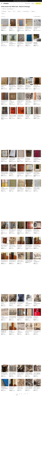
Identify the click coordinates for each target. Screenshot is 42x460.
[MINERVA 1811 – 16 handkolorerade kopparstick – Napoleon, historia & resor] (29, 81)
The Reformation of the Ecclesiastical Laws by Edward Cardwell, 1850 (20, 317)
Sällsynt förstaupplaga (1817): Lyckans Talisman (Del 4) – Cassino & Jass (12, 101)
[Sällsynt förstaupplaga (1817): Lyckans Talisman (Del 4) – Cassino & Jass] (13, 96)
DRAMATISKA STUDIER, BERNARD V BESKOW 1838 (4, 388)
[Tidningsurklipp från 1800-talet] (37, 22)
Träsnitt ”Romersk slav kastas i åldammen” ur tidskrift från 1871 (12, 173)
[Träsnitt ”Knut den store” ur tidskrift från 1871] (37, 382)
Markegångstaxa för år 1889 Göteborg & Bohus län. (28, 28)
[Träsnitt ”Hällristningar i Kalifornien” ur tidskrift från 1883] (21, 326)
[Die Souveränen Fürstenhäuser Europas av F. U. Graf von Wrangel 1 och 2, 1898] (4, 22)
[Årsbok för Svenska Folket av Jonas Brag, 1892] (13, 110)
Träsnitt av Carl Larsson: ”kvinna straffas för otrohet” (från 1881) (20, 388)
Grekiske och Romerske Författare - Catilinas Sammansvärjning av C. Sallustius (37, 86)
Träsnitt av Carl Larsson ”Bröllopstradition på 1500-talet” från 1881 (4, 303)
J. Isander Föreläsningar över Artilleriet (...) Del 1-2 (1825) (12, 43)
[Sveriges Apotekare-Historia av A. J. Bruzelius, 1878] (4, 96)
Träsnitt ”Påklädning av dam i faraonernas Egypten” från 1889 (29, 388)
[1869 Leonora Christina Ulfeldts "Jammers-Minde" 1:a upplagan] (37, 225)
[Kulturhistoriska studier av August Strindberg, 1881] (37, 168)
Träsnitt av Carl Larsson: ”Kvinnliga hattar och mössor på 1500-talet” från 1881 (12, 246)
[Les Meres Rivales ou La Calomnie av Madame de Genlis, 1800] (29, 168)
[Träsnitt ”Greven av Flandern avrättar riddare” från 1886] (21, 368)
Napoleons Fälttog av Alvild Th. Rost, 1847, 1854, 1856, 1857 (4, 116)
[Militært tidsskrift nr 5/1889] (21, 153)
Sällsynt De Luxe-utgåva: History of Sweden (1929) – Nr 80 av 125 (20, 28)
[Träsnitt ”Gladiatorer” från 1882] (29, 326)
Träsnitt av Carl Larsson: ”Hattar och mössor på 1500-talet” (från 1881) (20, 261)
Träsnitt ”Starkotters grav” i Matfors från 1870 (12, 317)
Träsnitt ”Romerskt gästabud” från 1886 (29, 373)
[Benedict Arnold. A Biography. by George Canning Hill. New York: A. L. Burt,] (21, 96)
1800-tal (4, 8)
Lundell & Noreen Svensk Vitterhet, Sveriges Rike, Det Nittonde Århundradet (20, 116)
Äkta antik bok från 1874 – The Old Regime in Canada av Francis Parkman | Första (4, 246)
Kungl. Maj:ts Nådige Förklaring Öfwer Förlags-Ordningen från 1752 (4, 159)
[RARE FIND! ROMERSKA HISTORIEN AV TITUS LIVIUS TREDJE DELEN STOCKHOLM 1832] (37, 37)
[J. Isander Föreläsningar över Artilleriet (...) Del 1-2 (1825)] (13, 37)
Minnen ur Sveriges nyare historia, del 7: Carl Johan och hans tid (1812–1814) (4, 173)
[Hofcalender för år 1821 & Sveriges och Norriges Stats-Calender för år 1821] (13, 255)
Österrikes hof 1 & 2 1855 (4, 230)
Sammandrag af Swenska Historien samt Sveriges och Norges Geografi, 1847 (20, 43)
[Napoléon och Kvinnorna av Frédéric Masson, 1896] (21, 225)
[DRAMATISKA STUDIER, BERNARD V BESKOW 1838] (4, 382)
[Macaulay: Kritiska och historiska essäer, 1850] (4, 368)
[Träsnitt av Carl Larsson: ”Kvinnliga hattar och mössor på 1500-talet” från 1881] (13, 240)
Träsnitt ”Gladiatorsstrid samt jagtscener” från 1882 (4, 317)
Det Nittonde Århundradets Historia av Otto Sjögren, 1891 (28, 159)
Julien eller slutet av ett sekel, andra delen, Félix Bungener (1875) (12, 188)
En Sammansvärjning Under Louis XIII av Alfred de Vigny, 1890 (28, 43)
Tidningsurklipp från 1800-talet (37, 28)
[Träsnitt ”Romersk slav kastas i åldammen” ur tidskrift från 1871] (13, 168)
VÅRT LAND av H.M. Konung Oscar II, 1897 (12, 230)
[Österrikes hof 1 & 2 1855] (4, 225)
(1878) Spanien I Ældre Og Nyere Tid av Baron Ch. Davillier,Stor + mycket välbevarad (28, 230)
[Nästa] (27, 394)
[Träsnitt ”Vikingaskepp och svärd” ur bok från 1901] (29, 298)
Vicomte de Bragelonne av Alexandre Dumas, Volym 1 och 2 (37, 317)
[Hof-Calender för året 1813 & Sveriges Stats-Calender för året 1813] (37, 240)
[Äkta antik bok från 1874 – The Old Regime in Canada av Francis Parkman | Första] (4, 240)
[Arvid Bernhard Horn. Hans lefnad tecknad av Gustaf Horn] (29, 255)
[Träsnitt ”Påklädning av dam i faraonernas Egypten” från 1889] (29, 382)
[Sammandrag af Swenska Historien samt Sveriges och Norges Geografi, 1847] (21, 37)
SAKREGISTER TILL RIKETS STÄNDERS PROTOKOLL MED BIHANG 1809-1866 (28, 246)
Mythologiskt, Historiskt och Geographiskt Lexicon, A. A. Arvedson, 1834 (20, 246)
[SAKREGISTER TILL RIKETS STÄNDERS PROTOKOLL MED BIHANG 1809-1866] (29, 240)
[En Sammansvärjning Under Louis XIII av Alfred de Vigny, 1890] (29, 37)
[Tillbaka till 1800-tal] (1, 9)
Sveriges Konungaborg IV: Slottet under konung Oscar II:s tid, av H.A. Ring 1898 (13, 331)
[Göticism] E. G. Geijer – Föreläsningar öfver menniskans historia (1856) (37, 116)
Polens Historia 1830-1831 (4, 43)
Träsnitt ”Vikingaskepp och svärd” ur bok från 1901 (28, 303)
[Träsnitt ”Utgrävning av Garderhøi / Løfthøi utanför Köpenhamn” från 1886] (37, 326)
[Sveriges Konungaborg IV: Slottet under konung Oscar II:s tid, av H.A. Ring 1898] (13, 326)
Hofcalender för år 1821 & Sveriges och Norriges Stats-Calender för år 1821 (12, 261)
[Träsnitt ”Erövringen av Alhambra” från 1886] (13, 298)
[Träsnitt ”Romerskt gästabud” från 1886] (29, 368)
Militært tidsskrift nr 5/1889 (20, 159)
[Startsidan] (6, 3)
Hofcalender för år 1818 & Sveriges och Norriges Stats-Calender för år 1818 (4, 261)
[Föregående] (15, 394)
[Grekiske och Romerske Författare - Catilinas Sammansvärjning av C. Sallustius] (37, 81)
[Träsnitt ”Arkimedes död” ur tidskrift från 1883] (37, 368)
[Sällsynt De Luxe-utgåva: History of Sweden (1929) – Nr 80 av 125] (21, 22)
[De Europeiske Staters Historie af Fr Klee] (29, 183)
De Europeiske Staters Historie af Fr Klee (29, 188)
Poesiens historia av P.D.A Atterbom (20, 303)
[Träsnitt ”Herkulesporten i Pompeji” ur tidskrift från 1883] (37, 255)
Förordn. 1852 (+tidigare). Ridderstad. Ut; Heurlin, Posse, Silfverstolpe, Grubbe (28, 116)
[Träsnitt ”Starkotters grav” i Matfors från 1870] (13, 312)
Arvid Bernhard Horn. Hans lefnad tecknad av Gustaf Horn (29, 261)
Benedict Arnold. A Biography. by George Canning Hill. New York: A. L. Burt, (20, 101)
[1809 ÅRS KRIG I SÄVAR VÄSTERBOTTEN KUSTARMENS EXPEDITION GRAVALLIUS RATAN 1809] (4, 81)
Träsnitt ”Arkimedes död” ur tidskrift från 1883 (37, 374)
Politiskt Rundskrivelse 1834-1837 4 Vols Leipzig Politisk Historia (4, 188)
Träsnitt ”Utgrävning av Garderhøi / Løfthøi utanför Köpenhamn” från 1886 (37, 331)
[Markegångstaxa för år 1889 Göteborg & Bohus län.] (29, 22)
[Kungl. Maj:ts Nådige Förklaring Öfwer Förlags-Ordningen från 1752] (4, 153)
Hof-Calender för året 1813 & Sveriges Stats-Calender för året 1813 (37, 246)
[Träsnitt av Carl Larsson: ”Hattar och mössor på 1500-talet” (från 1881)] (21, 255)
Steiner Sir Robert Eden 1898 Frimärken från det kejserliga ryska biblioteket (29, 317)
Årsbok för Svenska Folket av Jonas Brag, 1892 (13, 116)
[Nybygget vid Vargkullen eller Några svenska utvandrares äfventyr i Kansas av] (4, 326)
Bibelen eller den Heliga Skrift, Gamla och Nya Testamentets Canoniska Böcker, (12, 86)
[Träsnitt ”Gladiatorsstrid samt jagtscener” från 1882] (4, 312)
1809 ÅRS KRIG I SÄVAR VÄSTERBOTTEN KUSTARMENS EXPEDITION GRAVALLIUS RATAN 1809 (4, 86)
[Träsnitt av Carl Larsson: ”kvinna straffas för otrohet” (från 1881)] (21, 382)
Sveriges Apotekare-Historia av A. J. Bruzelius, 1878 (4, 101)
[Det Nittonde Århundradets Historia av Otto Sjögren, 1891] (29, 153)
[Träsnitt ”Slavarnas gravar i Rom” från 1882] (13, 368)
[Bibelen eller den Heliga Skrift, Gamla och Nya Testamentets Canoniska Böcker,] (13, 81)
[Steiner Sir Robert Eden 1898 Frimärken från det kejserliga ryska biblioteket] (29, 312)
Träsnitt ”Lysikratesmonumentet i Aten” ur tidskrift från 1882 (37, 303)
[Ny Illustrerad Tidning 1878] (37, 96)
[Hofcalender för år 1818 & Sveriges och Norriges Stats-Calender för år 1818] (4, 255)
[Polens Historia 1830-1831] (4, 37)
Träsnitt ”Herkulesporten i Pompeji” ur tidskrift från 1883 (37, 261)
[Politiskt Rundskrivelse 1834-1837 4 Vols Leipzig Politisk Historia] (4, 183)
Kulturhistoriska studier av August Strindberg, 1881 (37, 173)
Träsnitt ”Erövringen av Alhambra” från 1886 (12, 303)
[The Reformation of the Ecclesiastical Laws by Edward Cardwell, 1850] (21, 312)
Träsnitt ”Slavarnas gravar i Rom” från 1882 (12, 374)
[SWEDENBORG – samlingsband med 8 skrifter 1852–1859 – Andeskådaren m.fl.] (21, 81)
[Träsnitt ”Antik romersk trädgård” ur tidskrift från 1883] (29, 96)
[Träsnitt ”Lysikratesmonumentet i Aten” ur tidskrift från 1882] (37, 298)
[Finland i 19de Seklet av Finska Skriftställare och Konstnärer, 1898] (13, 22)
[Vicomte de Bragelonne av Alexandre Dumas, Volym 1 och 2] (37, 312)
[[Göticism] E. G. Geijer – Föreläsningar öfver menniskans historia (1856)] (37, 110)
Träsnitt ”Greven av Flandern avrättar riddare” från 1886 (20, 374)
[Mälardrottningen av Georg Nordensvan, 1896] (21, 168)
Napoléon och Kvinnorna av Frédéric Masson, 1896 (20, 230)
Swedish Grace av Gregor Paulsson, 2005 (12, 159)
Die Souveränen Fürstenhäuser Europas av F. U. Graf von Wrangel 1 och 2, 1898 (4, 28)
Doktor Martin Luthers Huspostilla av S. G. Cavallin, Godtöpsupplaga (20, 188)
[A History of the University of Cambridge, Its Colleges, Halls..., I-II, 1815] (13, 382)
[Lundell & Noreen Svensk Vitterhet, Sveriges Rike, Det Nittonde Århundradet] (21, 110)
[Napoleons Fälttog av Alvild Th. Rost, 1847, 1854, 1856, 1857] (4, 110)
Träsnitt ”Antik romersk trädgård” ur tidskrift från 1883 (29, 101)
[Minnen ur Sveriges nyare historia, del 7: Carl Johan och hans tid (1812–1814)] (4, 168)
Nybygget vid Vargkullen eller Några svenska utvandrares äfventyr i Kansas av (4, 331)
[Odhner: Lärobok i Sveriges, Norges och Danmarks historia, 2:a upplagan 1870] (37, 183)
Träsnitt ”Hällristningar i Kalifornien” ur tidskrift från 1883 (20, 331)
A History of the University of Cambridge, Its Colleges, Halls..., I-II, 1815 (12, 388)
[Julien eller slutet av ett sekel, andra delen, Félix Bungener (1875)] (13, 183)
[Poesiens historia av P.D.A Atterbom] (21, 298)
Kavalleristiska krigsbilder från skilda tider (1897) (37, 159)
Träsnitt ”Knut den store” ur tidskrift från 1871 (37, 388)
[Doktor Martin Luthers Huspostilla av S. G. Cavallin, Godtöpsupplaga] (21, 183)
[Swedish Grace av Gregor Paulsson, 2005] (13, 153)
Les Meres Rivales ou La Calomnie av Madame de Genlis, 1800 (29, 173)
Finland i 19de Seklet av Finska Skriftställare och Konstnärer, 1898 (12, 28)
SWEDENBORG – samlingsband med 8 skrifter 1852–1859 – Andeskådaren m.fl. (20, 86)
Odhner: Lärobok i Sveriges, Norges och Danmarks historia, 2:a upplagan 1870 (37, 188)
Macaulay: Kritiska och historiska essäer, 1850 (4, 374)
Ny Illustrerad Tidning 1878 (37, 101)
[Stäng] (41, 1)
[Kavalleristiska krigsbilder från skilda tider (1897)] (37, 153)
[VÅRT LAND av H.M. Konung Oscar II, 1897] (13, 225)
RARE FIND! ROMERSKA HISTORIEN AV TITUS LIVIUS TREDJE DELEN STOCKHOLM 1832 (37, 43)
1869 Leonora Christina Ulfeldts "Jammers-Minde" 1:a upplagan (37, 230)
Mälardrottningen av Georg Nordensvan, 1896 (20, 173)
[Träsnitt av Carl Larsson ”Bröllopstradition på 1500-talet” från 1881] (4, 298)
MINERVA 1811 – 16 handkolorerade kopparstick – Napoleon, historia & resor (28, 86)
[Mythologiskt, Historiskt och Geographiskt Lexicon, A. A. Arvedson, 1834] (21, 240)
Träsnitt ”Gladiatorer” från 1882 (29, 331)
